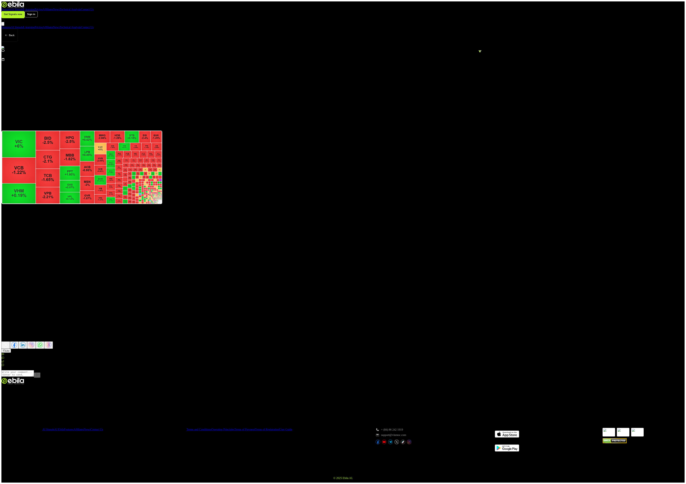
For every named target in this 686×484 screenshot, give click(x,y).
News (56, 9)
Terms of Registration (267, 429)
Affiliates (48, 9)
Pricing (39, 9)
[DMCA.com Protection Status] (615, 442)
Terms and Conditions (199, 429)
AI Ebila (59, 429)
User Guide (285, 429)
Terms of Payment (244, 429)
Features (6, 9)
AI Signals (17, 9)
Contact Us (87, 9)
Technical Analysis (70, 9)
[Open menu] (2, 24)
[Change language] (3, 20)
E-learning (29, 9)
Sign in (31, 14)
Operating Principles (222, 429)
